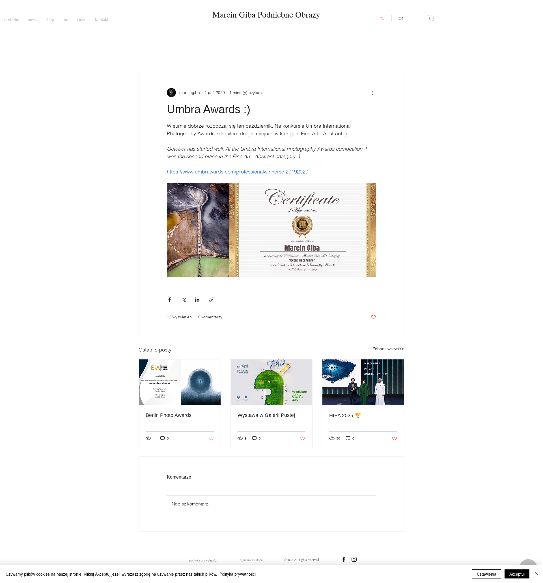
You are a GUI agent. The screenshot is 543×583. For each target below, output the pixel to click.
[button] (431, 18)
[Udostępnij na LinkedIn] (197, 299)
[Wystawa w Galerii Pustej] (272, 382)
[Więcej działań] (372, 92)
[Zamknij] (536, 573)
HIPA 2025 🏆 (345, 415)
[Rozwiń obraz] (271, 230)
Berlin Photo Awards (168, 415)
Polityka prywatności (237, 574)
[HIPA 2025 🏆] (363, 382)
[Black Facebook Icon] (344, 559)
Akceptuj (517, 574)
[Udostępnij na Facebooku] (169, 299)
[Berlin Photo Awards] (180, 382)
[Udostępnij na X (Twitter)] (183, 299)
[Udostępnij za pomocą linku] (211, 299)
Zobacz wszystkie (388, 348)
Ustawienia (486, 574)
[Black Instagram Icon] (354, 559)
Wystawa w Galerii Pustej (266, 415)
